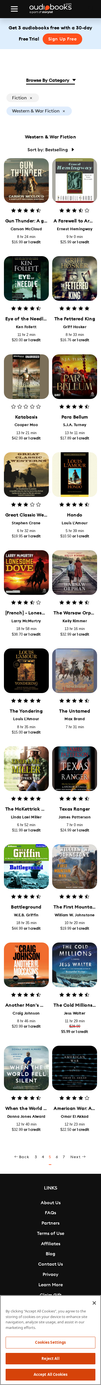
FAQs (50, 1213)
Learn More (50, 1285)
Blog (50, 1254)
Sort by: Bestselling (48, 150)
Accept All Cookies (50, 1374)
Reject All (50, 1358)
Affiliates (50, 1244)
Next (76, 1157)
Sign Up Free (62, 39)
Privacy (50, 1274)
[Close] (94, 1303)
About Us (51, 1203)
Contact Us (50, 1264)
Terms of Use (50, 1233)
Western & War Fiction (36, 111)
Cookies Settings (50, 1342)
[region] (50, 1340)
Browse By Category (48, 80)
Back (24, 1157)
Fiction (20, 98)
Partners (50, 1223)
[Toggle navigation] (14, 9)
